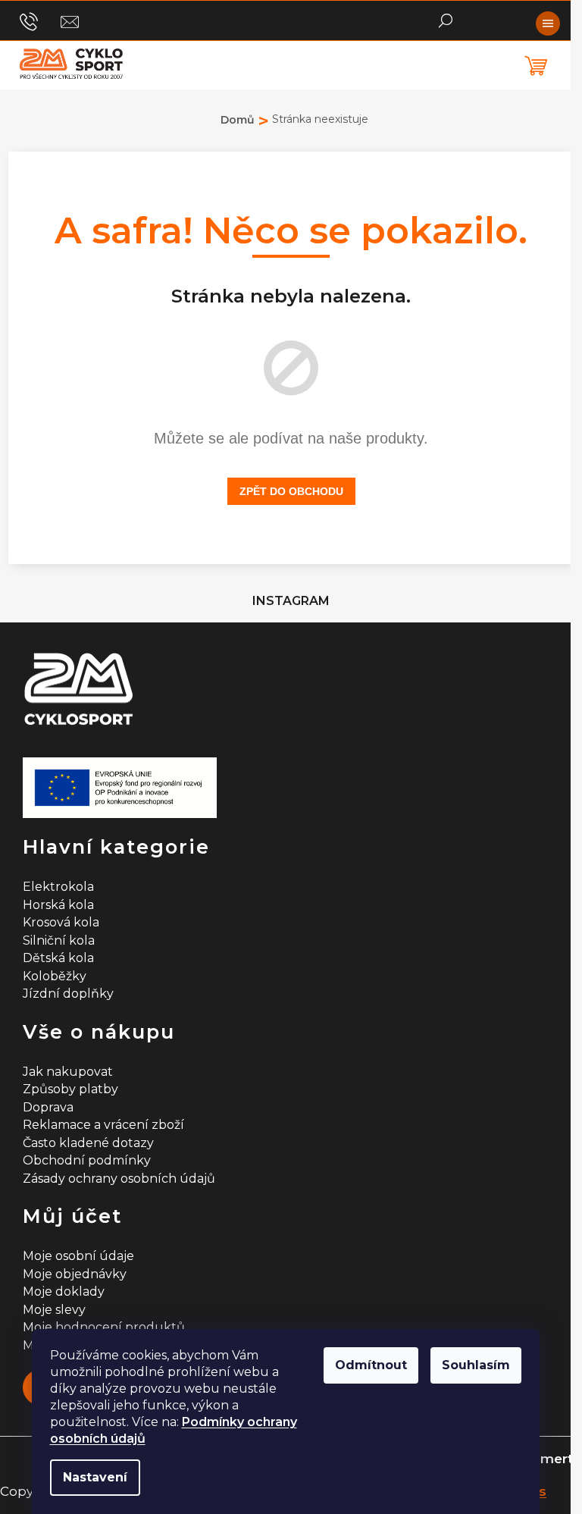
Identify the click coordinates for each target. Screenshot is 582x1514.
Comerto (552, 1458)
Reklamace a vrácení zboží (103, 1124)
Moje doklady (64, 1291)
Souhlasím (476, 1365)
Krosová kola (61, 922)
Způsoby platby (70, 1089)
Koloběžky (54, 976)
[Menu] (548, 23)
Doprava (48, 1107)
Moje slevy (54, 1309)
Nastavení (95, 1477)
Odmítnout (371, 1365)
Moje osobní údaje (78, 1256)
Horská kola (58, 905)
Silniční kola (59, 940)
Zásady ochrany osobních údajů (119, 1178)
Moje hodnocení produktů (104, 1327)
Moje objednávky (75, 1274)
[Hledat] (445, 19)
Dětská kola (58, 958)
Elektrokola (58, 886)
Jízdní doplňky (68, 993)
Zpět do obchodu (291, 491)
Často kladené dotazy (88, 1143)
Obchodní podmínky (87, 1160)
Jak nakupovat (68, 1071)
